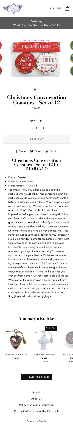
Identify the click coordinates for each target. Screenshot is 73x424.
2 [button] (39, 90)
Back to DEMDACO (39, 377)
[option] (36, 23)
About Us (36, 398)
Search (36, 392)
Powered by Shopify (36, 421)
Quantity (36, 120)
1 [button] (35, 89)
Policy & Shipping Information (36, 405)
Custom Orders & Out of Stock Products (36, 411)
